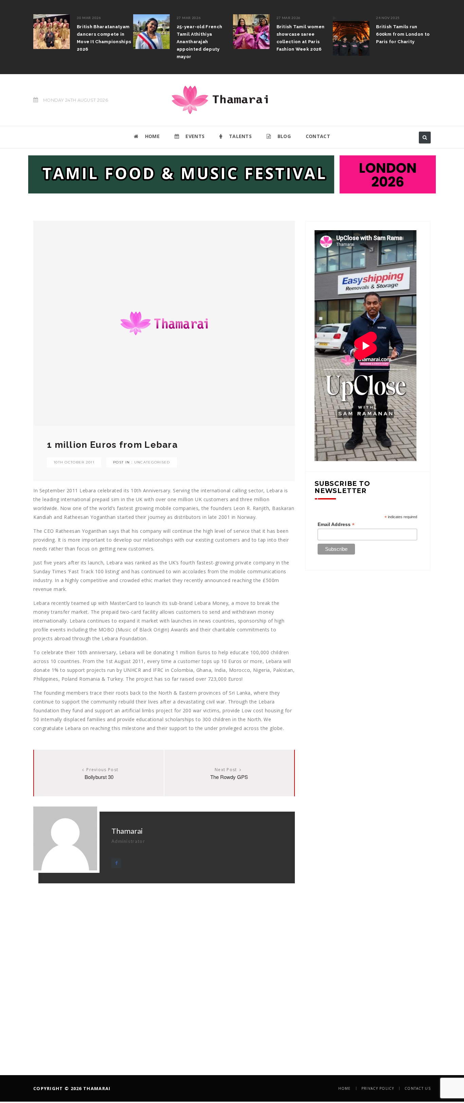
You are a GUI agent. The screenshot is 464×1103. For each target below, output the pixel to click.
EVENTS (194, 136)
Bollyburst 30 (99, 776)
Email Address (336, 524)
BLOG (283, 136)
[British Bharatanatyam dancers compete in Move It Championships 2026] (51, 31)
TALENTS (240, 136)
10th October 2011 (74, 462)
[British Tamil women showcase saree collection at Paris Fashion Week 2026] (251, 31)
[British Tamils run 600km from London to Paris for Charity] (351, 35)
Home (344, 1088)
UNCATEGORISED (152, 462)
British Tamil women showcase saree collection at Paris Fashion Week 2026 (300, 38)
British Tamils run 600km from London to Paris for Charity (403, 34)
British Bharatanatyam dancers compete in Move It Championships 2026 (104, 38)
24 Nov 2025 (388, 18)
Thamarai (127, 830)
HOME (151, 136)
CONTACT (318, 136)
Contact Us (418, 1088)
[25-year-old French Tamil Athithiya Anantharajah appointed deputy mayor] (151, 31)
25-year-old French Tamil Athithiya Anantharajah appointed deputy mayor (199, 41)
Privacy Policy (377, 1088)
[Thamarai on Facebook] (116, 863)
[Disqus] (164, 968)
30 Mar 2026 (89, 18)
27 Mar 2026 (189, 18)
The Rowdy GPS (229, 776)
